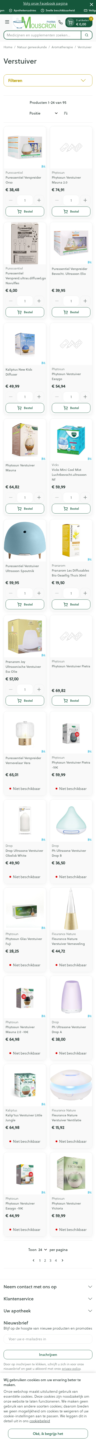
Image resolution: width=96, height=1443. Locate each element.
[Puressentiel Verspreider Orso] (25, 147)
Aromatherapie (62, 47)
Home (8, 47)
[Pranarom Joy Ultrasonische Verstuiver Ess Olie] (25, 636)
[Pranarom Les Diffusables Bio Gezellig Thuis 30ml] (71, 540)
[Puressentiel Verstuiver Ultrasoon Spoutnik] (25, 540)
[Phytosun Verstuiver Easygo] (71, 344)
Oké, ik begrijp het (48, 1433)
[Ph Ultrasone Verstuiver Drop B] (71, 821)
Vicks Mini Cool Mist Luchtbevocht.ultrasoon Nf (69, 475)
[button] (48, 80)
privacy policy (71, 1368)
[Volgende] (61, 1260)
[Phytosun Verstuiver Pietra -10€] (71, 732)
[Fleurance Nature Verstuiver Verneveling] (71, 909)
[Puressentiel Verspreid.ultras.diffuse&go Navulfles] (25, 243)
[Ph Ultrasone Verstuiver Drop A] (71, 997)
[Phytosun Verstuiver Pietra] (71, 636)
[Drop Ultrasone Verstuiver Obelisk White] (25, 821)
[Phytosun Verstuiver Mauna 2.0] (71, 147)
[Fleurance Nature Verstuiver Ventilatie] (71, 1085)
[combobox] (42, 35)
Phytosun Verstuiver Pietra (71, 666)
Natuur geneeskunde (32, 47)
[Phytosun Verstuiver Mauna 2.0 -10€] (25, 997)
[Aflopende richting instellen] (65, 113)
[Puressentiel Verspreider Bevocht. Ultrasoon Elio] (71, 243)
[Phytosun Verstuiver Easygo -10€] (25, 1173)
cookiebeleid (39, 1420)
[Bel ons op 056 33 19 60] (60, 22)
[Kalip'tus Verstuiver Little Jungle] (25, 1085)
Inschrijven (48, 1354)
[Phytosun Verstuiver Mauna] (25, 440)
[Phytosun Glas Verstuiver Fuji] (25, 909)
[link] (34, 1260)
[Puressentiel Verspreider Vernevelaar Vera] (25, 732)
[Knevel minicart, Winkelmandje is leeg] (70, 22)
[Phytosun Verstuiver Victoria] (71, 1173)
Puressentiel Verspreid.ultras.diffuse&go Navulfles (26, 278)
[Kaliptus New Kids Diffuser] (25, 344)
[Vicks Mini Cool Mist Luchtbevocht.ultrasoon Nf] (71, 440)
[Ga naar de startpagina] (34, 22)
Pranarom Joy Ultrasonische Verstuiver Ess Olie (23, 667)
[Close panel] (91, 4)
